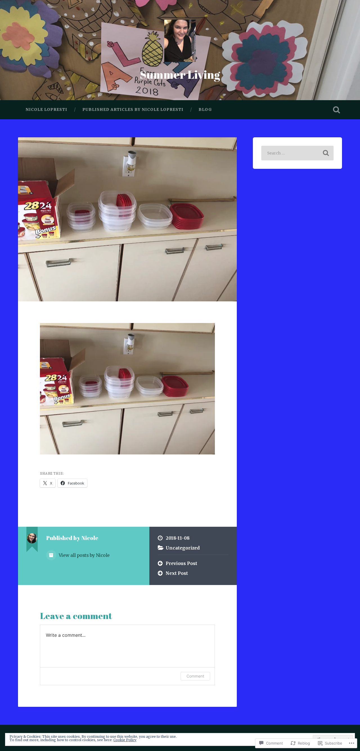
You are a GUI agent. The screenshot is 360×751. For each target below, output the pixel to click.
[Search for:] (297, 153)
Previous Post (181, 563)
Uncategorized (183, 548)
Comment (195, 676)
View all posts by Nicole (84, 555)
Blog (205, 109)
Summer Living (180, 74)
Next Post (177, 573)
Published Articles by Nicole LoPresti (132, 109)
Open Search (336, 109)
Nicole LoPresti (46, 109)
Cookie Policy (124, 740)
